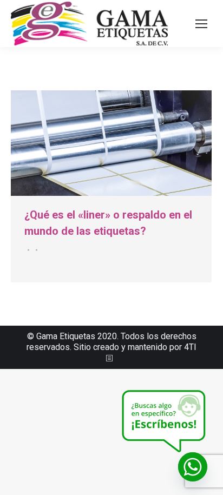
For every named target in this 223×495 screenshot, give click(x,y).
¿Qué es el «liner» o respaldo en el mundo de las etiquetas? (108, 222)
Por (34, 250)
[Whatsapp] (192, 466)
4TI (190, 347)
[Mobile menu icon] (201, 24)
